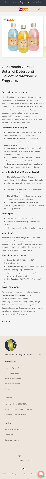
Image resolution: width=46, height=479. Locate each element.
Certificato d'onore (12, 373)
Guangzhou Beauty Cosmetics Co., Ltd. (24, 474)
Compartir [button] (8, 321)
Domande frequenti (12, 440)
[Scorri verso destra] (28, 62)
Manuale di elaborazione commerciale (19, 409)
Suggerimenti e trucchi (13, 429)
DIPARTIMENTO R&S (12, 384)
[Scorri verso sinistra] (17, 62)
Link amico (9, 434)
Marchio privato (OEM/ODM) (16, 404)
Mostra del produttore (13, 368)
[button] (4, 9)
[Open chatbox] (41, 474)
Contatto (8, 389)
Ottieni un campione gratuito (16, 414)
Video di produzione (13, 378)
